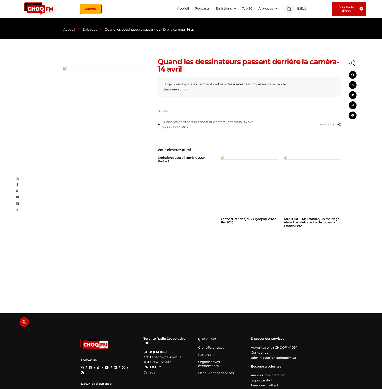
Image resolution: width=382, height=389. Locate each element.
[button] (289, 9)
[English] (304, 8)
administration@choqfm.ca (273, 358)
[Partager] (339, 124)
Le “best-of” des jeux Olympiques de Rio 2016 (248, 220)
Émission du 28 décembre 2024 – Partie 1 (183, 159)
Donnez (90, 9)
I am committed (264, 385)
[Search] (24, 322)
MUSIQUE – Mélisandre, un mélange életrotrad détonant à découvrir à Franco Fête (311, 222)
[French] (299, 8)
